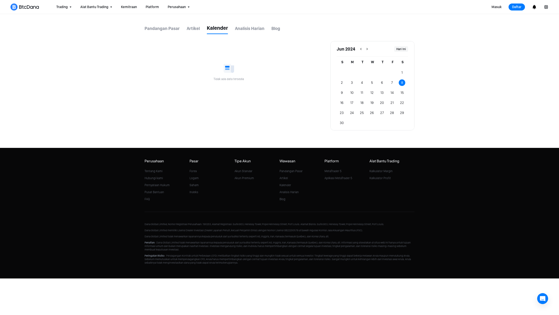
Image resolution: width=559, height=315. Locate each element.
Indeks (194, 192)
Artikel (284, 178)
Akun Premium (244, 178)
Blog (282, 199)
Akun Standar (243, 171)
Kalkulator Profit (380, 178)
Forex (193, 171)
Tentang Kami (153, 171)
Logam (194, 178)
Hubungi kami (154, 178)
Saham (194, 185)
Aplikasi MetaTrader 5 (338, 178)
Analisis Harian (289, 192)
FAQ (147, 199)
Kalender (285, 185)
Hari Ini (401, 49)
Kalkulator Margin (381, 171)
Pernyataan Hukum (157, 185)
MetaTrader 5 (333, 171)
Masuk (497, 7)
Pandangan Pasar (291, 171)
